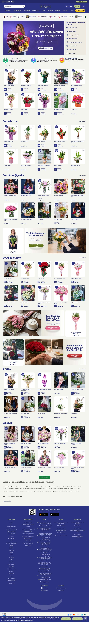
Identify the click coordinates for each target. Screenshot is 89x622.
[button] (14, 6)
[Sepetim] (83, 6)
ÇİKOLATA (8, 1)
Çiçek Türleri (7, 10)
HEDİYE (12, 1)
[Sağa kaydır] (72, 10)
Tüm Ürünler (44, 477)
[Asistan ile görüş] (85, 618)
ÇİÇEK (3, 1)
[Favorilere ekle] (16, 70)
